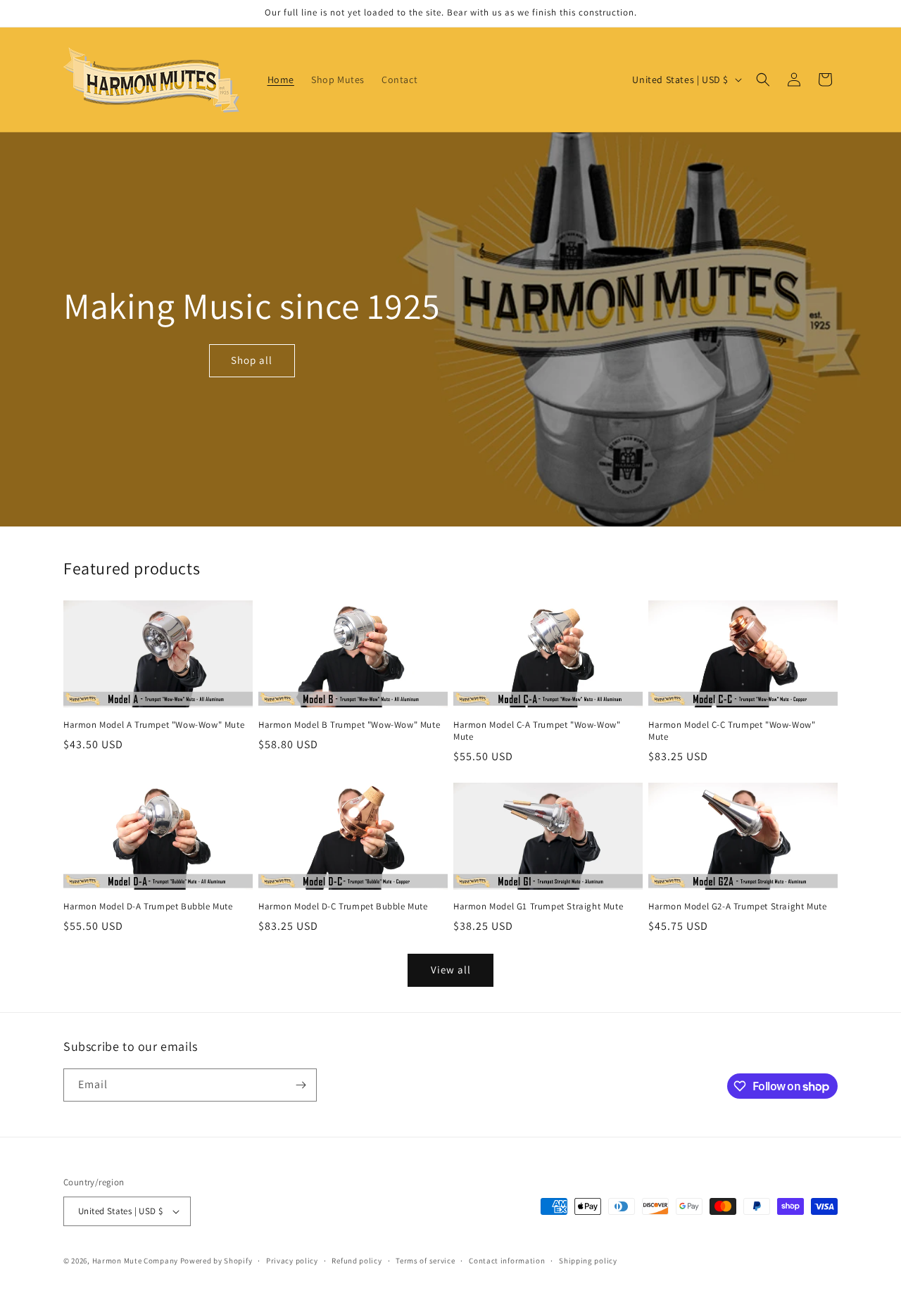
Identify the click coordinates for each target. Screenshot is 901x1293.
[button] (763, 79)
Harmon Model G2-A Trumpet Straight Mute (737, 906)
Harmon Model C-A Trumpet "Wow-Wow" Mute (536, 731)
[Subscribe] (300, 1085)
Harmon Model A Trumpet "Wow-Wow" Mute (153, 725)
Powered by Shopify (216, 1261)
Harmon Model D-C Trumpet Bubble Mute (343, 906)
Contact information (507, 1261)
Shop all (251, 360)
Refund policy (357, 1261)
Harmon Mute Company (135, 1261)
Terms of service (425, 1261)
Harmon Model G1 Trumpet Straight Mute (538, 906)
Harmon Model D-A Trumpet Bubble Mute (148, 906)
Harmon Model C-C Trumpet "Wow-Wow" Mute (731, 731)
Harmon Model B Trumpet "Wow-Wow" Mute (349, 725)
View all (451, 969)
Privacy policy (292, 1261)
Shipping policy (588, 1261)
